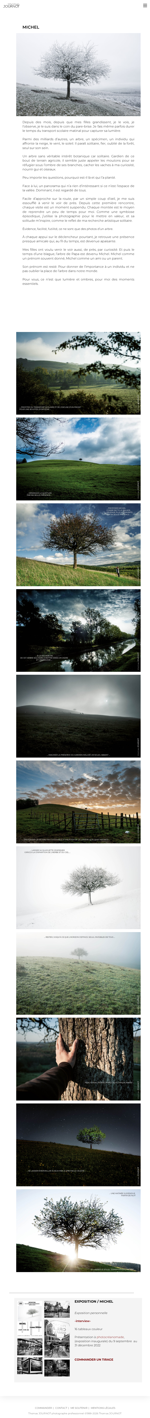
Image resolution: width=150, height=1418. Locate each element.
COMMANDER (43, 1407)
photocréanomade (110, 1337)
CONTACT (61, 1407)
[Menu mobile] (145, 5)
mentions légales (103, 1407)
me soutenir (79, 1407)
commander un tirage (94, 1359)
